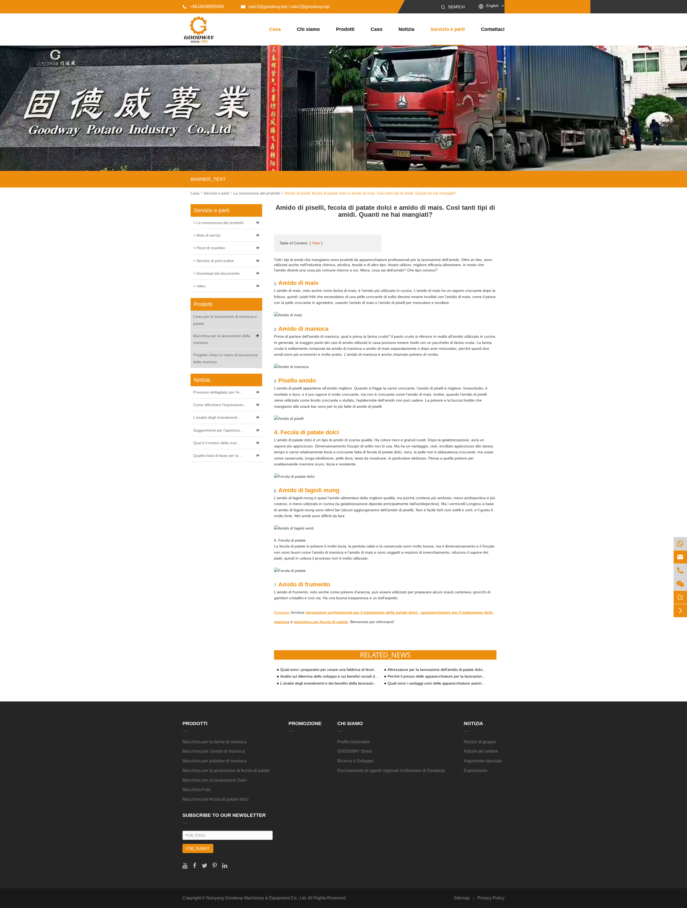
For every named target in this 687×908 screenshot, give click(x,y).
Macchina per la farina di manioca (214, 742)
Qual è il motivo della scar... (216, 443)
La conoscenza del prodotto (256, 193)
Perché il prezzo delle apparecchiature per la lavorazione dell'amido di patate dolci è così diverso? (437, 676)
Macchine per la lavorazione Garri (214, 780)
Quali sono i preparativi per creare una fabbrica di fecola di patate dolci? (329, 670)
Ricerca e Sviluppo (355, 761)
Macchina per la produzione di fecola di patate (226, 770)
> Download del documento (216, 273)
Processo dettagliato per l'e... (218, 392)
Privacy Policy (491, 898)
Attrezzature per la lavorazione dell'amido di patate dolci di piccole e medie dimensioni (437, 670)
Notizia (406, 29)
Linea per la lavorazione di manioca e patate (225, 319)
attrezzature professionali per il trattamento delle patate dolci (362, 612)
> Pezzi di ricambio (209, 248)
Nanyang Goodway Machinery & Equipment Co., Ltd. (256, 898)
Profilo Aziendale (353, 742)
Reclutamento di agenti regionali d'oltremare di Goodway (391, 770)
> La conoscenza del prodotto (218, 222)
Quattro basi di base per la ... (218, 455)
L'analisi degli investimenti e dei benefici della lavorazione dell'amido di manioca (329, 683)
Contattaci (493, 29)
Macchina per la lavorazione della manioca (221, 339)
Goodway (282, 612)
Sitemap (462, 898)
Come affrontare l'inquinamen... (220, 405)
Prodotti (345, 29)
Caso (376, 29)
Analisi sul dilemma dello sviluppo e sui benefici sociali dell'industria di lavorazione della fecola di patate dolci (329, 676)
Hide (316, 243)
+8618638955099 (203, 6)
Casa (275, 29)
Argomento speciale (483, 761)
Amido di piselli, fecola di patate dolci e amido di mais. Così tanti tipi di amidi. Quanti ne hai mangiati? (370, 193)
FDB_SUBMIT (198, 848)
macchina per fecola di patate (321, 622)
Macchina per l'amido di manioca (213, 751)
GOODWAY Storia (354, 751)
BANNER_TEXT (208, 179)
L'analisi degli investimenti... (216, 417)
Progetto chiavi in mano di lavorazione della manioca (225, 358)
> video (199, 286)
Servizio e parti (447, 29)
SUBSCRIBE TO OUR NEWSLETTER (224, 815)
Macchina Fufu (196, 789)
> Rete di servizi (206, 235)
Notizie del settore (481, 751)
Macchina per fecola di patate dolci (215, 799)
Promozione (304, 723)
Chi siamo (308, 29)
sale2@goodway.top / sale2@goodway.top (285, 6)
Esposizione (475, 770)
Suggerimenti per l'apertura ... (218, 430)
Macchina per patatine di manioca (214, 761)
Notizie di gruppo (480, 742)
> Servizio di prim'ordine (213, 261)
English (492, 5)
